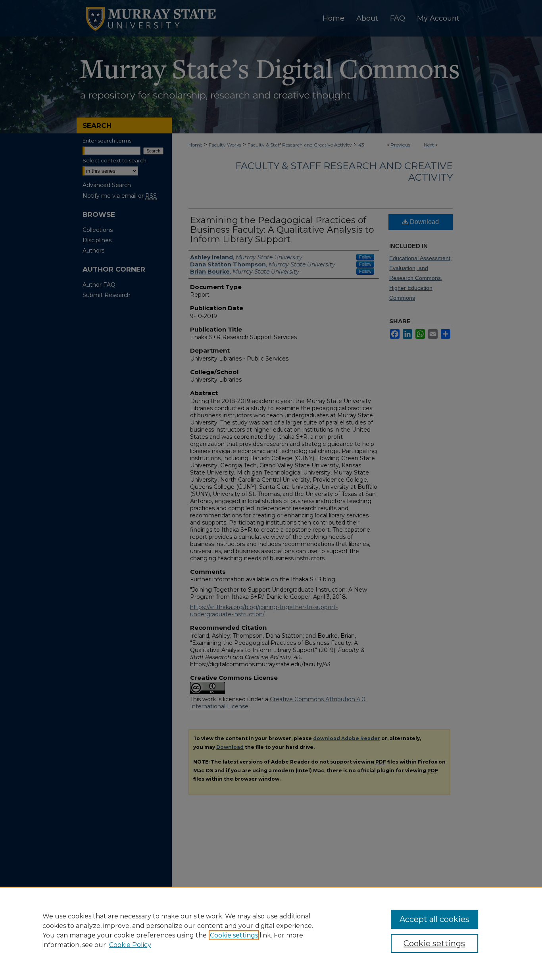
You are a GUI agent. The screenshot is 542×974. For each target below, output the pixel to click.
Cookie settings (234, 935)
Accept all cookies (434, 919)
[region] (271, 930)
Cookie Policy (130, 945)
